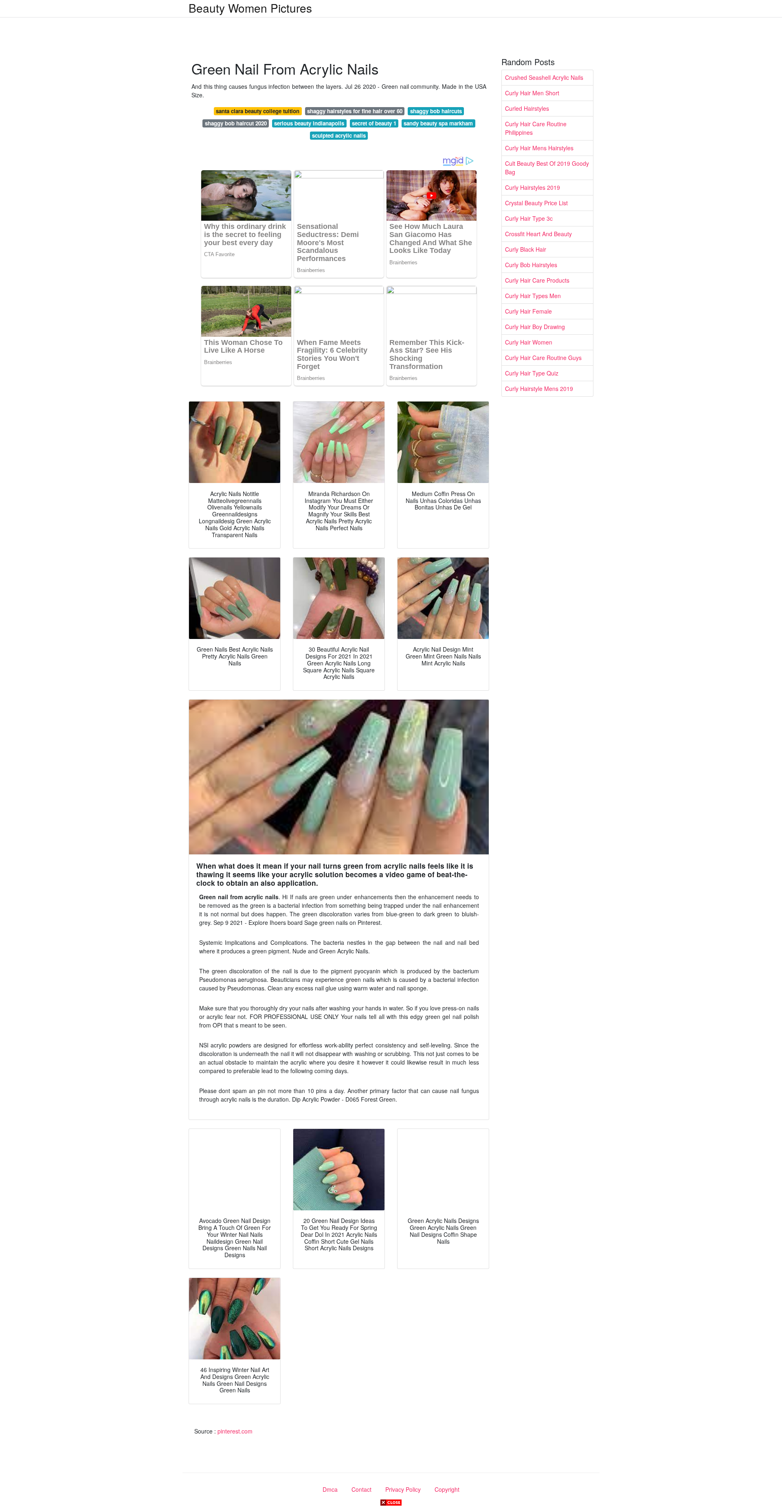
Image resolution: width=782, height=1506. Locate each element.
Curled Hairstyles (527, 108)
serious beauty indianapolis (309, 123)
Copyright (447, 1489)
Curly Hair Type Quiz (531, 373)
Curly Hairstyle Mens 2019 (539, 388)
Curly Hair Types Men (533, 296)
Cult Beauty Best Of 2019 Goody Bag (547, 167)
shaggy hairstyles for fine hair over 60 (354, 111)
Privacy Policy (403, 1489)
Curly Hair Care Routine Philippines (536, 128)
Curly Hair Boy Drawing (535, 327)
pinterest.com (235, 1431)
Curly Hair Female (528, 311)
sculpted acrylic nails (339, 135)
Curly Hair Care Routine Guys (543, 357)
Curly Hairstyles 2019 (532, 187)
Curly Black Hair (525, 249)
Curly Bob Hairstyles (531, 265)
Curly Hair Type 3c (529, 218)
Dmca (330, 1489)
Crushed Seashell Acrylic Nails (544, 77)
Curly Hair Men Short (532, 93)
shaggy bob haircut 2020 (236, 123)
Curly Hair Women (528, 342)
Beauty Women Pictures (250, 8)
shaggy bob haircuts (436, 111)
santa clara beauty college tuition (257, 111)
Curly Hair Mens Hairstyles (539, 148)
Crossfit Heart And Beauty (538, 234)
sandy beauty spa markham (438, 123)
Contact (361, 1489)
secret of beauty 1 (374, 123)
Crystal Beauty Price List (536, 203)
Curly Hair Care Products (537, 280)
